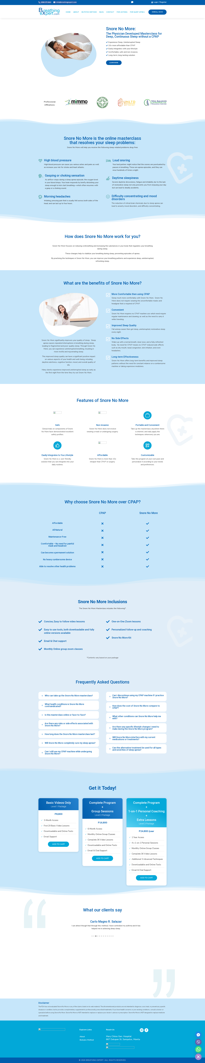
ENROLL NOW (157, 12)
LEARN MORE (113, 63)
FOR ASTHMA (122, 12)
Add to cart (58, 844)
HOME (68, 12)
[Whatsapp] (198, 1049)
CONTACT (110, 12)
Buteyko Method (87, 1040)
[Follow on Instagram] (142, 1030)
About (82, 1036)
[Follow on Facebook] (146, 1030)
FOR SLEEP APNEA (137, 12)
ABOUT (76, 12)
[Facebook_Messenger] (198, 1034)
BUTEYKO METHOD (89, 12)
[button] (92, 934)
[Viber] (198, 1042)
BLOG (101, 12)
